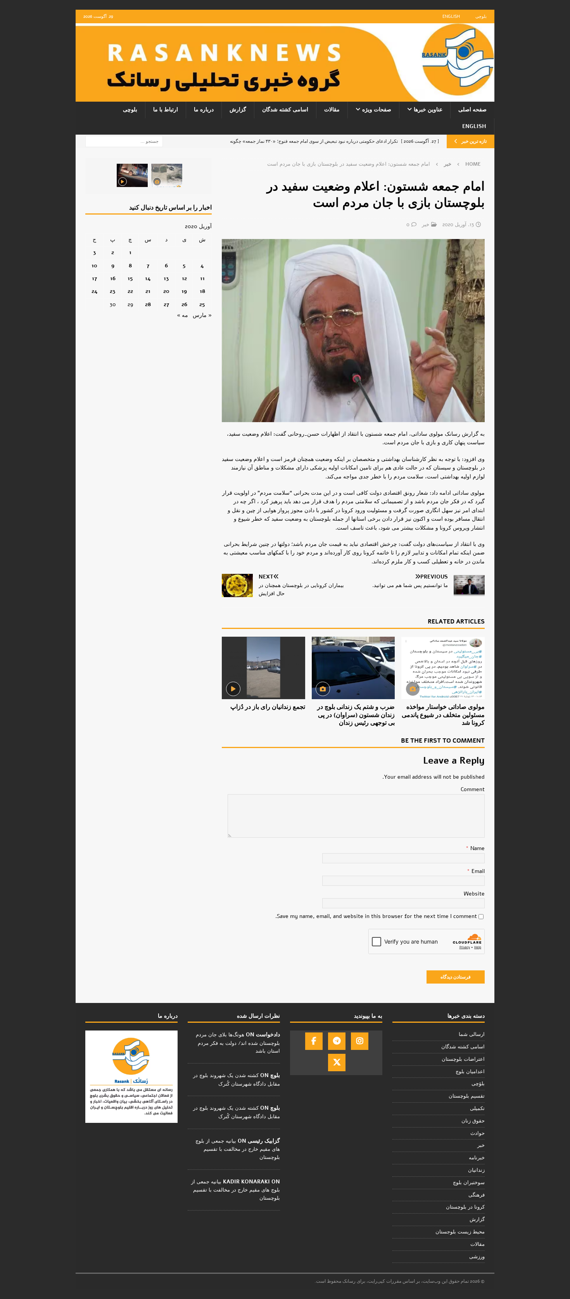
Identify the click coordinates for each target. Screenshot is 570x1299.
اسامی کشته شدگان (285, 109)
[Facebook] (314, 1041)
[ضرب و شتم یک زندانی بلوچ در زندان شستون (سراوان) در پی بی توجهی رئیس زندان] (353, 668)
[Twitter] (336, 1062)
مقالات (332, 109)
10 (94, 265)
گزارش (238, 109)
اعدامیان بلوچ (470, 1071)
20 (166, 291)
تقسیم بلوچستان (467, 1096)
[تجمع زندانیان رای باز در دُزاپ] (263, 668)
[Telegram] (336, 1041)
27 (166, 304)
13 (166, 278)
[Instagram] (359, 1041)
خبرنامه (477, 1157)
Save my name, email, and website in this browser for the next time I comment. (376, 916)
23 (113, 291)
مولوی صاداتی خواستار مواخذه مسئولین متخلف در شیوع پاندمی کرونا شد (443, 715)
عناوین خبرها (428, 109)
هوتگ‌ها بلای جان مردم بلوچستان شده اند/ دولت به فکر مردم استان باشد (238, 1043)
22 (130, 291)
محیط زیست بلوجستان (460, 1231)
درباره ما (204, 109)
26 (184, 304)
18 (202, 291)
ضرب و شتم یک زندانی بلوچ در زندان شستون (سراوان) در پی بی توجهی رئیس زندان (356, 715)
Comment (473, 789)
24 (95, 291)
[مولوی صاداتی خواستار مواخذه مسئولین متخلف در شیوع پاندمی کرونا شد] (443, 668)
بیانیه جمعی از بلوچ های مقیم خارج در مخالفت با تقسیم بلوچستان (237, 1149)
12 (184, 278)
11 (202, 278)
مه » (182, 315)
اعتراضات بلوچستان (463, 1059)
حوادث (477, 1133)
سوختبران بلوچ (469, 1182)
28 (148, 304)
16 (113, 278)
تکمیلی (477, 1108)
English (451, 16)
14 (148, 278)
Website (474, 893)
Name (477, 848)
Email (477, 871)
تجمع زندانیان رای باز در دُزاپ (267, 707)
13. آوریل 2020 (458, 224)
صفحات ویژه (376, 109)
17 (94, 278)
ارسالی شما (472, 1034)
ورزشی (477, 1256)
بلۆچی (478, 1083)
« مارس (202, 315)
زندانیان (476, 1170)
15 (130, 278)
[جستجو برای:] (124, 141)
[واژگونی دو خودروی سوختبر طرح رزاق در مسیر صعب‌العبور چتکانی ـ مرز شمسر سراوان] (166, 175)
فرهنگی (476, 1195)
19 (184, 291)
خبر (425, 224)
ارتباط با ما (165, 109)
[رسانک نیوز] (285, 97)
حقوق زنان (473, 1120)
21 (147, 291)
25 (202, 304)
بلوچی (481, 16)
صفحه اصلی (472, 109)
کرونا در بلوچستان (465, 1207)
